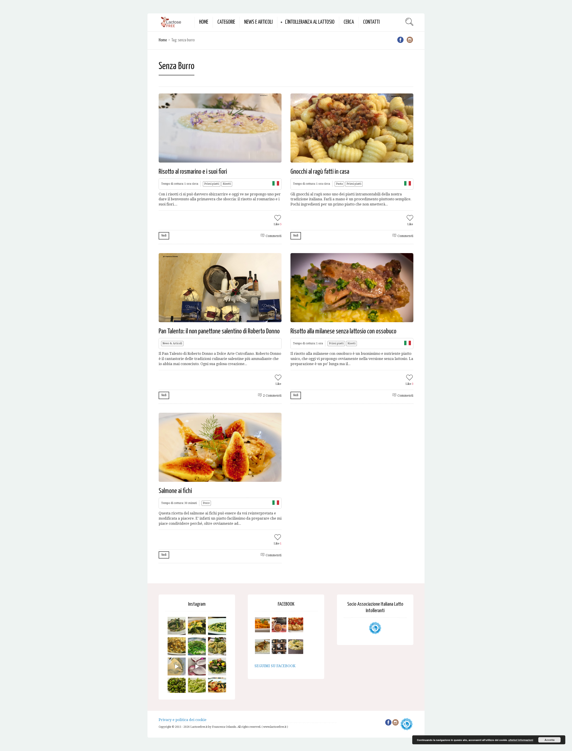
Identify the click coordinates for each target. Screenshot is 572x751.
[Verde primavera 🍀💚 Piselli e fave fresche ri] (177, 687)
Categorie (226, 22)
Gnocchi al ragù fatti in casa (319, 171)
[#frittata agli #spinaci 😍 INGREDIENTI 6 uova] (197, 626)
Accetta (550, 740)
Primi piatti (211, 183)
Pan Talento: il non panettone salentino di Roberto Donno (219, 331)
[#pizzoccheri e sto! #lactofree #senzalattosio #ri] (177, 626)
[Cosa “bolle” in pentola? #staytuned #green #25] (197, 646)
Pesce (206, 503)
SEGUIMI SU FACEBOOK (274, 666)
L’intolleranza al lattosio (309, 22)
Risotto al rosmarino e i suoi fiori (193, 171)
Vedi (163, 235)
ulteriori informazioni (520, 740)
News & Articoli (172, 343)
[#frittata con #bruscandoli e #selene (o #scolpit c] (177, 646)
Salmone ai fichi (175, 491)
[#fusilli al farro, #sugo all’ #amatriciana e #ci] (217, 687)
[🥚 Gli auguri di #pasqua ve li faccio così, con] (217, 667)
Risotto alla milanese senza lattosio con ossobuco (343, 331)
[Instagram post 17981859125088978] (177, 667)
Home (203, 22)
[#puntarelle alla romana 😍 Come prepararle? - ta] (197, 687)
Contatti (371, 22)
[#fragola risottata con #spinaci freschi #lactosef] (217, 626)
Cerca (349, 22)
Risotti (227, 183)
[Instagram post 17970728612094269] (197, 667)
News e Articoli (258, 22)
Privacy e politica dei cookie (182, 720)
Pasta (339, 183)
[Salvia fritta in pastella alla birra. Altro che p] (217, 646)
